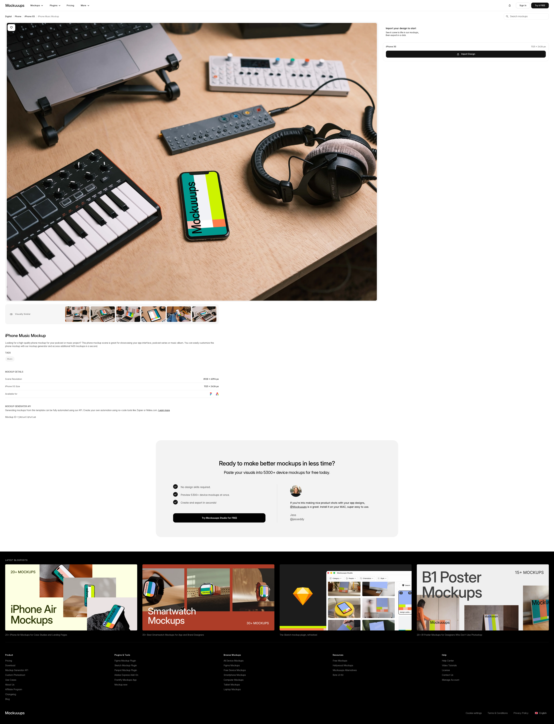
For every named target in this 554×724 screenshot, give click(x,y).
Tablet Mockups (232, 684)
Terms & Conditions (497, 713)
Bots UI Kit (338, 675)
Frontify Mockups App (125, 680)
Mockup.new (120, 684)
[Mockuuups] (15, 5)
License (446, 670)
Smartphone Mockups (235, 675)
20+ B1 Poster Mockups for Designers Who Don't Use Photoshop (449, 635)
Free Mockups (340, 660)
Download (10, 665)
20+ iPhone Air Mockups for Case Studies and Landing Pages (36, 635)
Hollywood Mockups (343, 665)
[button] (36, 5)
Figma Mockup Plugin (125, 660)
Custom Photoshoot (15, 675)
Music (10, 359)
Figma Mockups (232, 665)
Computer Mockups (234, 680)
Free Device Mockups (235, 670)
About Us (9, 684)
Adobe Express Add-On (126, 675)
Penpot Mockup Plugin (125, 670)
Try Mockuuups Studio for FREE (219, 517)
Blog (7, 699)
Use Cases (10, 680)
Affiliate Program (13, 689)
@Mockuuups (298, 506)
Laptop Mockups (232, 689)
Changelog (10, 694)
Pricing (70, 5)
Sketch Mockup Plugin (125, 665)
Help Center (448, 660)
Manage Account (450, 680)
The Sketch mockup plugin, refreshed (298, 635)
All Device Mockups (234, 660)
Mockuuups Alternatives (345, 670)
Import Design (468, 54)
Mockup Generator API (16, 670)
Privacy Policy (520, 713)
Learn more (164, 410)
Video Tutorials (449, 665)
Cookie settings (474, 713)
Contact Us (447, 675)
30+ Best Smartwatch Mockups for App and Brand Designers (173, 635)
